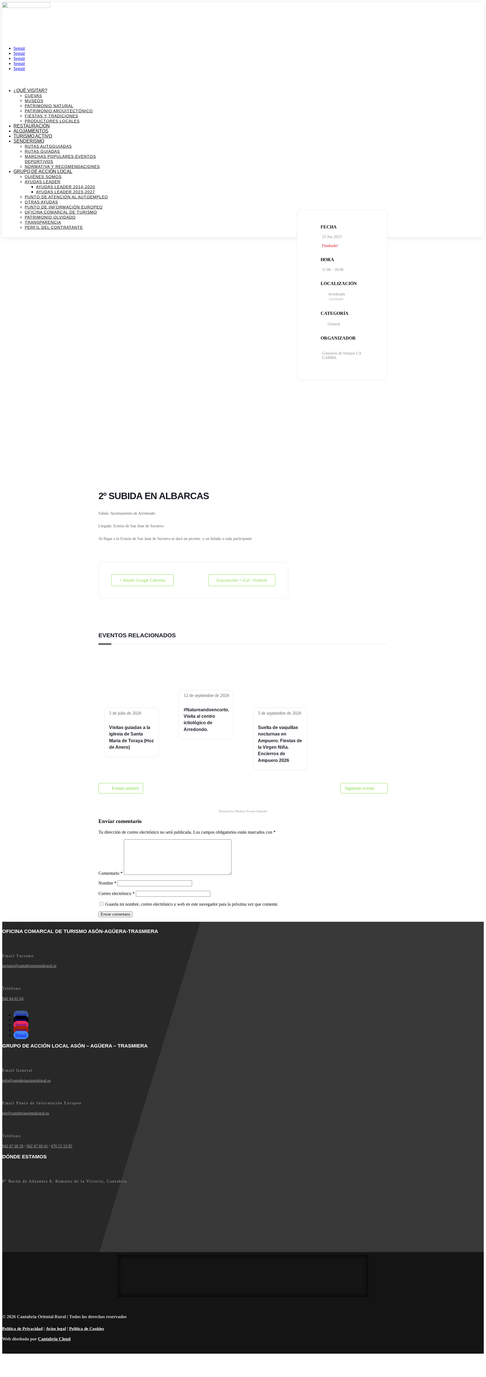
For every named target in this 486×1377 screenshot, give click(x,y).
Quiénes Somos (43, 176)
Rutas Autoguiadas (48, 146)
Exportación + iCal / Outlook (242, 580)
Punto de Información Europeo (64, 207)
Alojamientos (31, 131)
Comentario (110, 873)
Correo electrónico (116, 893)
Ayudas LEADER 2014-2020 (65, 187)
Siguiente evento (359, 788)
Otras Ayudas (41, 202)
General (334, 324)
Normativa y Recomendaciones (62, 166)
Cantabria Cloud (54, 1338)
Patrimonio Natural (49, 106)
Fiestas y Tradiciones (51, 116)
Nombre (107, 883)
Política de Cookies (86, 1328)
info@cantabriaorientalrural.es (26, 1080)
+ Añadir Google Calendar (143, 580)
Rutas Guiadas (42, 151)
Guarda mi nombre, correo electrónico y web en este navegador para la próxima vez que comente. (191, 904)
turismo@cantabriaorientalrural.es (29, 966)
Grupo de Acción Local (43, 171)
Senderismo (29, 141)
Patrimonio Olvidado (50, 217)
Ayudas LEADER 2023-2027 (65, 192)
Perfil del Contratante (54, 227)
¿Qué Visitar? (30, 90)
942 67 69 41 (37, 1146)
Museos (34, 100)
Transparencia (43, 222)
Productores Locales (52, 121)
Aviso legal (56, 1328)
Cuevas (33, 95)
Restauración (32, 126)
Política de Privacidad (22, 1328)
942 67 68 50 (12, 1146)
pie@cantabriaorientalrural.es (25, 1113)
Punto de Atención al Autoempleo (66, 197)
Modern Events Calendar (251, 811)
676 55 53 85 (61, 1146)
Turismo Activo (33, 136)
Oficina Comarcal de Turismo (61, 212)
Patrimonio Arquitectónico (59, 111)
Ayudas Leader (42, 182)
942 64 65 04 (12, 999)
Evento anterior (125, 788)
